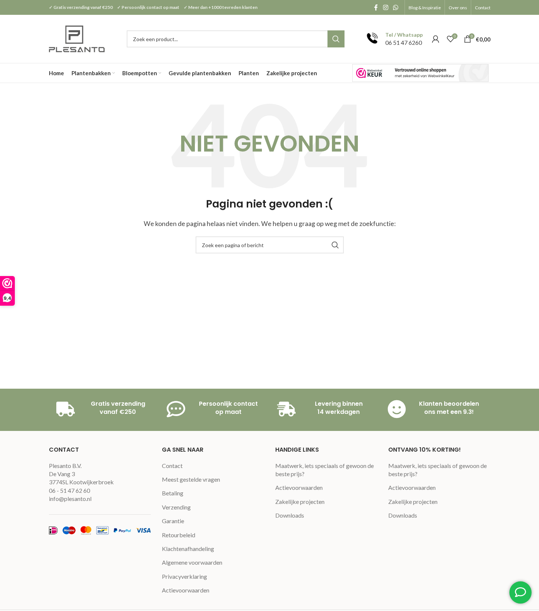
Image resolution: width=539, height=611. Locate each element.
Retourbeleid (178, 534)
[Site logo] (77, 37)
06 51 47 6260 (403, 42)
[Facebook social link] (376, 7)
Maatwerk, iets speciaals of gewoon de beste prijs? (324, 469)
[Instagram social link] (385, 7)
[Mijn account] (435, 38)
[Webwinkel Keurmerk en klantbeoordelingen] (420, 73)
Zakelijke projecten (300, 501)
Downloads (289, 515)
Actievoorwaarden (185, 590)
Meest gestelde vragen (191, 479)
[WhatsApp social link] (395, 7)
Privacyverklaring (184, 576)
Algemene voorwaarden (192, 562)
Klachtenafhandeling (188, 548)
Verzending (176, 507)
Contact (172, 465)
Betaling (172, 493)
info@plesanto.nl (70, 498)
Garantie (173, 520)
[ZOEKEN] (336, 38)
